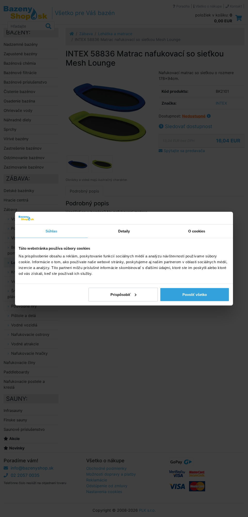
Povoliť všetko (194, 294)
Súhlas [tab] (51, 231)
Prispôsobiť (120, 294)
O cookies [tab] (196, 231)
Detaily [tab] (124, 231)
